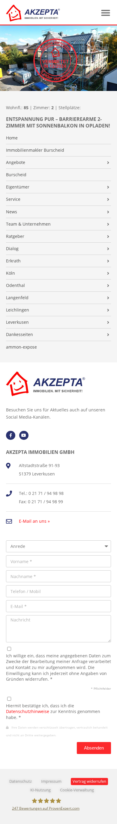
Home (12, 138)
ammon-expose (21, 347)
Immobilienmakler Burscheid (35, 150)
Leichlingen (17, 310)
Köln (10, 273)
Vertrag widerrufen (89, 781)
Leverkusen (17, 322)
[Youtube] (23, 435)
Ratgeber (15, 236)
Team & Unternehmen (28, 224)
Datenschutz (20, 781)
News (11, 211)
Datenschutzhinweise (27, 711)
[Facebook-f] (10, 435)
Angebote (15, 162)
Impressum (51, 781)
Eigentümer (17, 187)
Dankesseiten (19, 334)
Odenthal (15, 285)
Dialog (12, 248)
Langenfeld (17, 297)
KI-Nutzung (40, 790)
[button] (105, 13)
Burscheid (16, 174)
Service (13, 199)
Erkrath (13, 261)
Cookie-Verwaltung (77, 790)
